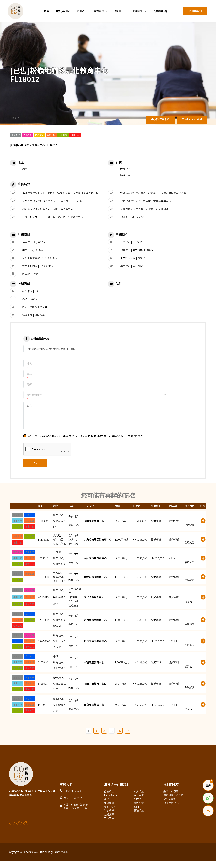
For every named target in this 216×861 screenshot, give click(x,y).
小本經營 (17, 520)
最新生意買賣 (171, 791)
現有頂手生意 (63, 11)
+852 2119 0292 (73, 790)
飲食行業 (109, 791)
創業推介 (16, 135)
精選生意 (75, 135)
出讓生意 (119, 11)
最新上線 (51, 135)
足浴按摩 (109, 814)
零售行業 (139, 802)
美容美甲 (109, 818)
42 (120, 730)
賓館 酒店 (109, 806)
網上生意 (139, 795)
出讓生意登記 (171, 802)
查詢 (208, 785)
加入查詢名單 (162, 119)
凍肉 (136, 806)
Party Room (110, 795)
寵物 (106, 799)
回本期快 (39, 135)
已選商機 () (160, 11)
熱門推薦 (63, 135)
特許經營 (99, 11)
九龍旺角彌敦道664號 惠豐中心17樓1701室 (75, 806)
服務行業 (139, 810)
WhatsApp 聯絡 (193, 119)
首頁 (46, 11)
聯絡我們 (138, 11)
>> (128, 730)
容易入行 (29, 514)
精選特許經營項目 (173, 795)
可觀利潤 (27, 135)
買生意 (80, 11)
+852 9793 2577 (73, 797)
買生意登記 (169, 799)
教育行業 (139, 791)
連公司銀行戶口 (113, 802)
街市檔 (137, 799)
